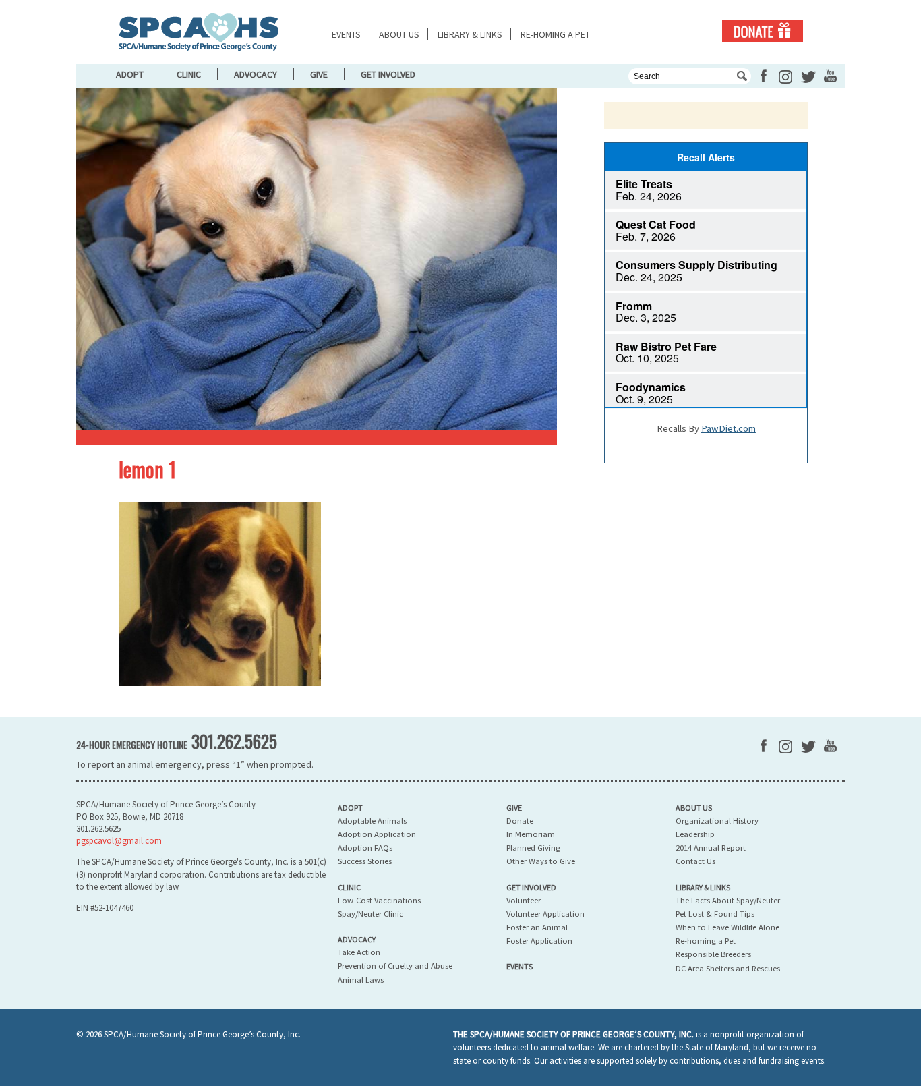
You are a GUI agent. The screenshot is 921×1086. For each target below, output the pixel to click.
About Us (399, 34)
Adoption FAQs (365, 847)
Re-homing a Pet (555, 34)
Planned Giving (533, 847)
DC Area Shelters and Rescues (728, 968)
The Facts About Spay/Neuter (728, 900)
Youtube (830, 75)
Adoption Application (377, 834)
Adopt (130, 74)
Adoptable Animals (372, 821)
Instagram (785, 76)
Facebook (763, 75)
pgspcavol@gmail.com (119, 841)
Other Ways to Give (540, 861)
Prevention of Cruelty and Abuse (395, 966)
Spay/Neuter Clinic (370, 914)
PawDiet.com (728, 428)
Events (346, 34)
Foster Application (539, 941)
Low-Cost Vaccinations (379, 900)
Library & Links (470, 34)
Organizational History (717, 821)
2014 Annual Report (711, 847)
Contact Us (695, 861)
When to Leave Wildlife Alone (727, 927)
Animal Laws (361, 980)
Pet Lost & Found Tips (715, 914)
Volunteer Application (545, 914)
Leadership (695, 834)
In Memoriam (530, 834)
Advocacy (255, 74)
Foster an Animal (537, 927)
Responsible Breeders (713, 954)
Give (319, 74)
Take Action (359, 952)
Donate (762, 31)
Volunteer (523, 900)
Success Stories (365, 861)
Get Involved (388, 74)
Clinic (189, 74)
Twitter (808, 76)
